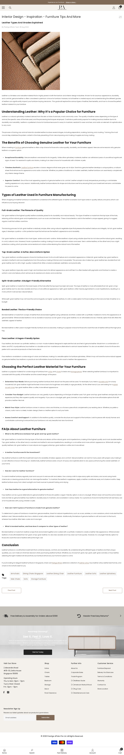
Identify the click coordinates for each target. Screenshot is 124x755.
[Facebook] (4, 692)
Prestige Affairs (56, 563)
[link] (93, 615)
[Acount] (113, 7)
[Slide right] (120, 616)
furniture (18, 147)
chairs (58, 372)
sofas (50, 372)
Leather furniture (27, 167)
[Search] (10, 7)
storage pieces (76, 372)
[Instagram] (8, 692)
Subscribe (45, 717)
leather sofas (84, 563)
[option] (62, 2)
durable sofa (103, 382)
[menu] (3, 7)
